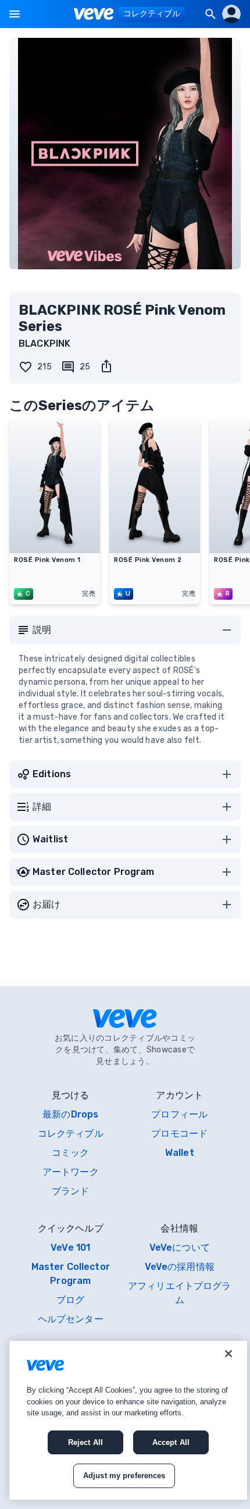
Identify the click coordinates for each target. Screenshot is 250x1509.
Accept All (171, 1442)
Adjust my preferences (124, 1475)
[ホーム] (94, 14)
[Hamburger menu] (14, 14)
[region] (128, 1420)
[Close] (228, 1353)
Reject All (85, 1442)
